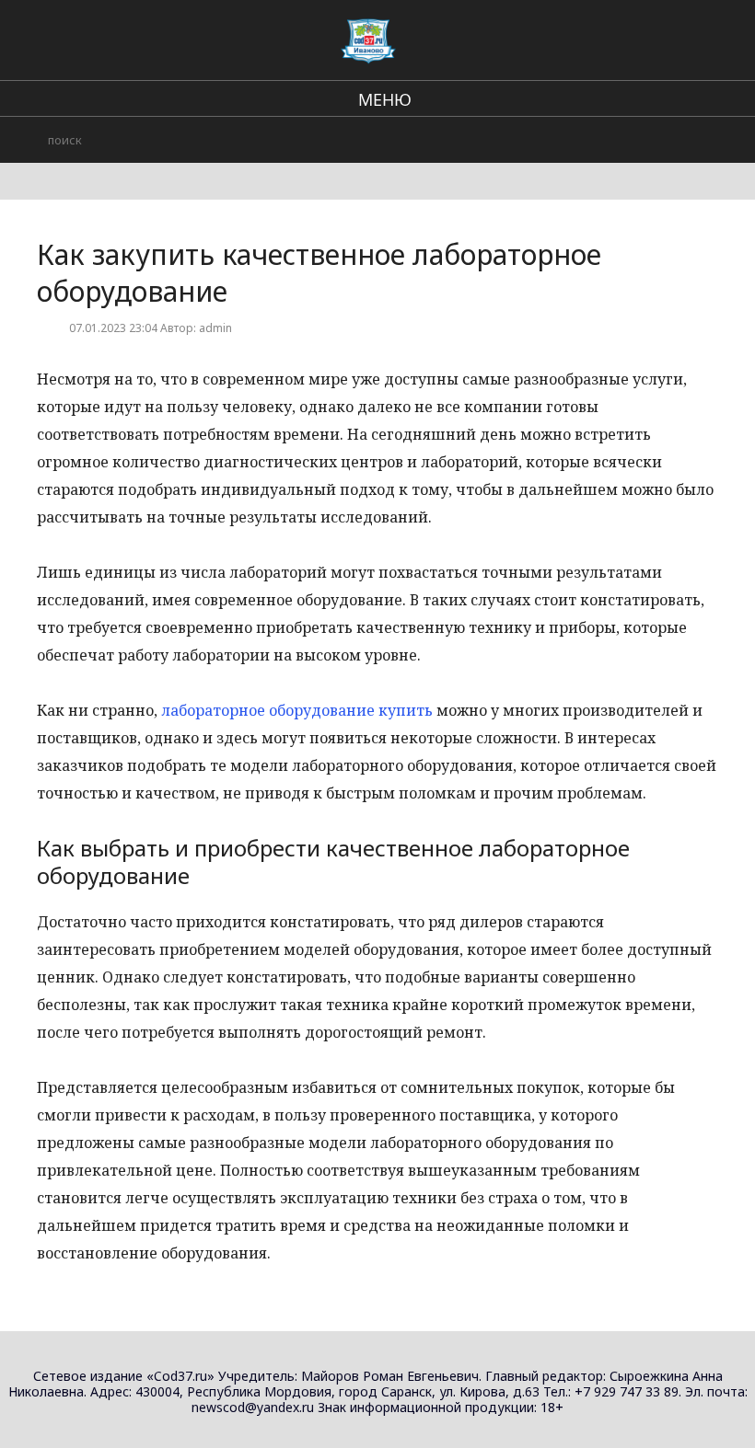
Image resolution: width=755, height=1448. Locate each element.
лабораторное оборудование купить (297, 710)
